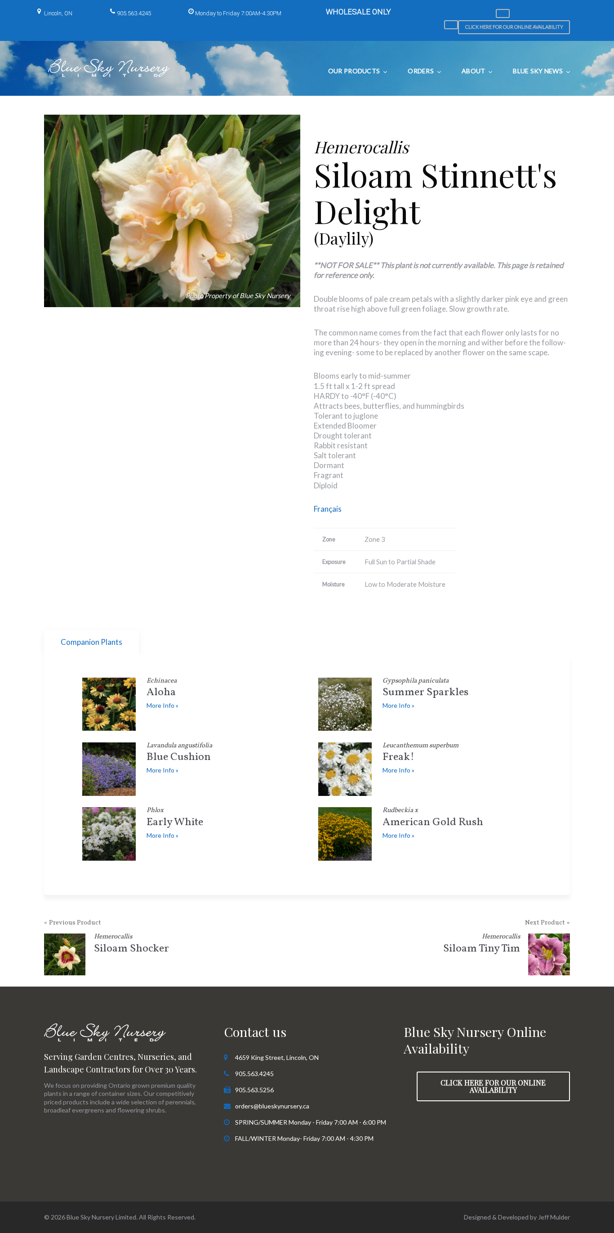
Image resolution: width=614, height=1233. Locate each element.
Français (328, 509)
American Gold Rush (433, 818)
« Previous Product (72, 923)
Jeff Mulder (554, 1217)
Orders (421, 71)
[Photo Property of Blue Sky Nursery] (172, 211)
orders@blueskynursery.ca (272, 1106)
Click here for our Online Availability (514, 27)
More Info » (162, 705)
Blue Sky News (538, 71)
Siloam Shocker (131, 945)
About (473, 71)
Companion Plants (91, 642)
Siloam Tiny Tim (481, 945)
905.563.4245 (134, 13)
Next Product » (547, 923)
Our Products (354, 71)
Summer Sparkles (425, 689)
